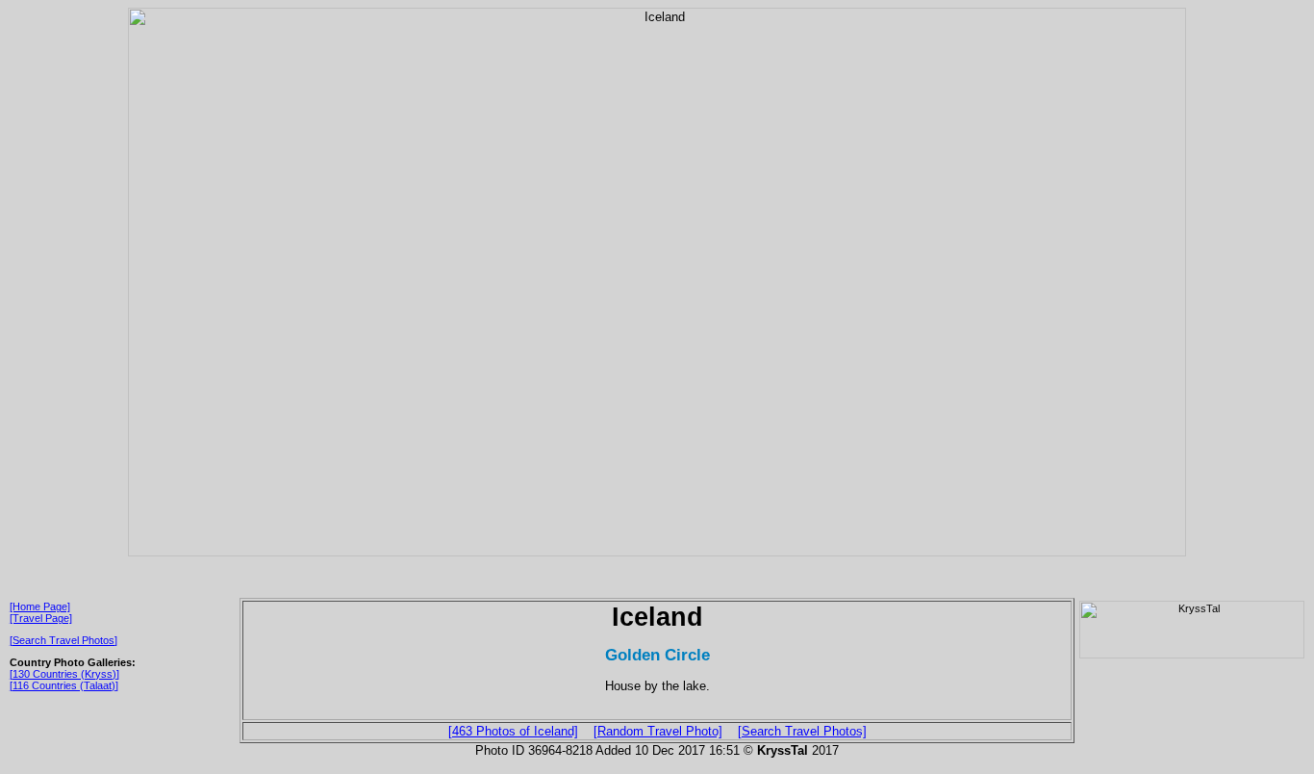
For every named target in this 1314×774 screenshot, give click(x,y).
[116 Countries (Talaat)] (64, 685)
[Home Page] (40, 606)
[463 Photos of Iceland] (513, 731)
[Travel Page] (41, 618)
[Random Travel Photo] (658, 731)
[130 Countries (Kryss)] (64, 674)
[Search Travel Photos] (63, 640)
